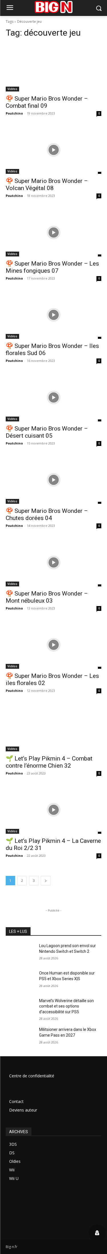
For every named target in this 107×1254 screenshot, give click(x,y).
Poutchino (14, 113)
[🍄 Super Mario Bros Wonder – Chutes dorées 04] (53, 480)
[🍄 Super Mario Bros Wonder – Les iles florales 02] (53, 645)
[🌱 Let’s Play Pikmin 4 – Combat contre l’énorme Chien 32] (53, 727)
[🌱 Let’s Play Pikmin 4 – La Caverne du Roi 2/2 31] (53, 810)
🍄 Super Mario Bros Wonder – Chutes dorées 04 (47, 514)
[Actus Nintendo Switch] (53, 7)
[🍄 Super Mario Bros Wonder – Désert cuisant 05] (53, 397)
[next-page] (46, 880)
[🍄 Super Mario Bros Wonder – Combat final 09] (53, 67)
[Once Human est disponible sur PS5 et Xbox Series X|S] (20, 980)
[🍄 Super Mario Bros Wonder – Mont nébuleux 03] (53, 562)
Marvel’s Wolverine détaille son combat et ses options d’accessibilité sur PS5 (66, 1006)
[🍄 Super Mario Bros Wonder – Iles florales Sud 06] (53, 315)
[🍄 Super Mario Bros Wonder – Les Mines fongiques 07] (53, 232)
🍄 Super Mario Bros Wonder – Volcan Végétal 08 (47, 184)
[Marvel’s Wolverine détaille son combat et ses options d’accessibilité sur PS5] (20, 1008)
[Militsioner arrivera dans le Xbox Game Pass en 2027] (20, 1037)
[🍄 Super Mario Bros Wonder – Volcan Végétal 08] (53, 150)
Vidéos (12, 89)
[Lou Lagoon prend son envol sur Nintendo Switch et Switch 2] (20, 953)
